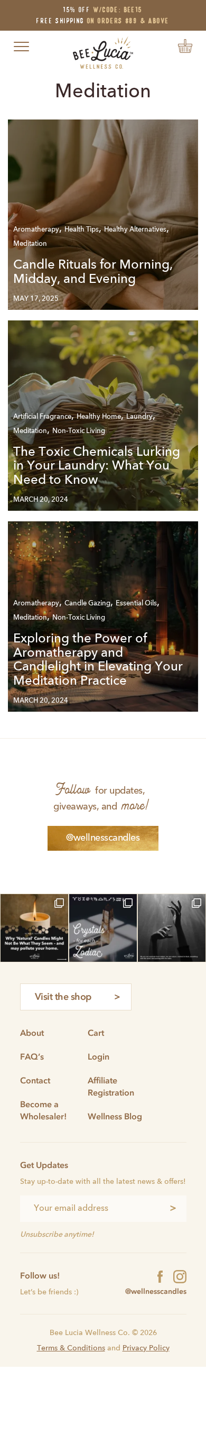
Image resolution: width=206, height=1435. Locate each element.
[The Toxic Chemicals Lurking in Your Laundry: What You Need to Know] (103, 415)
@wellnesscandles (102, 838)
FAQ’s (32, 1056)
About (32, 1032)
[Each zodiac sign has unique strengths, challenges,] (103, 928)
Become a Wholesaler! (43, 1110)
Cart (96, 1032)
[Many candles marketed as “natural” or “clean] (34, 928)
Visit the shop (63, 996)
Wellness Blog (115, 1116)
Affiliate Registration (111, 1086)
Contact (35, 1080)
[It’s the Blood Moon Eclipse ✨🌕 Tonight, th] (171, 928)
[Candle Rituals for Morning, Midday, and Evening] (103, 214)
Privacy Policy (146, 1348)
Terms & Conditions (71, 1348)
